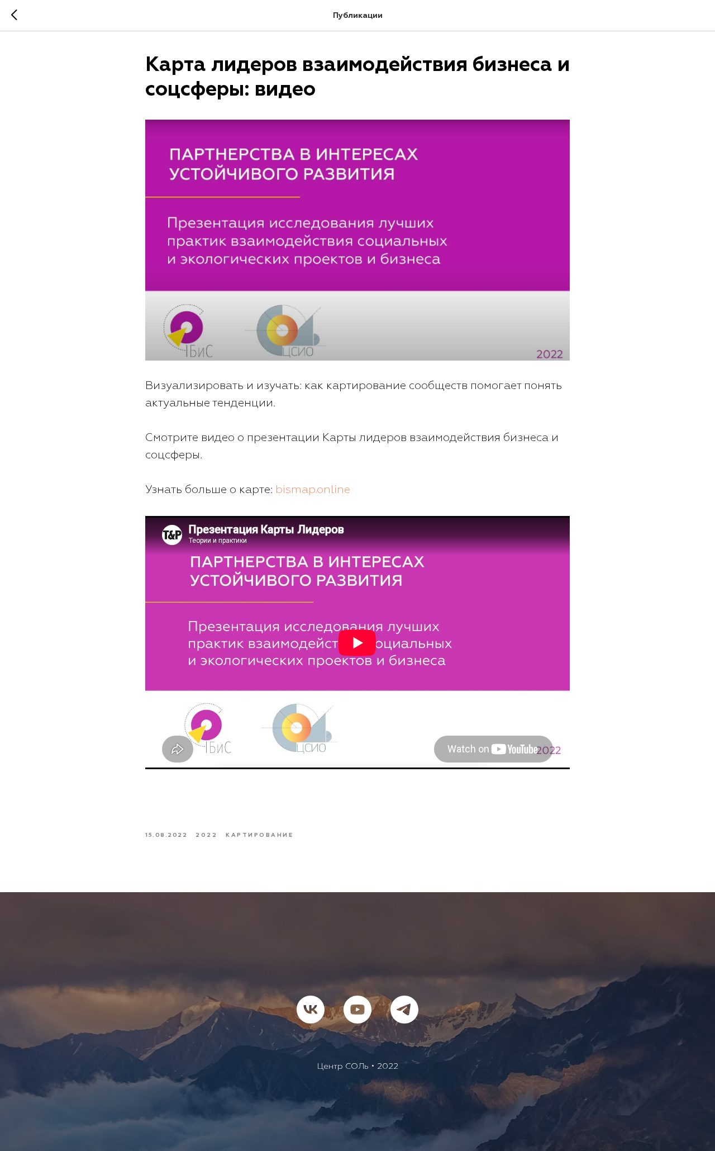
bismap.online (312, 489)
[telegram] (404, 1010)
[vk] (311, 1010)
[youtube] (357, 1010)
